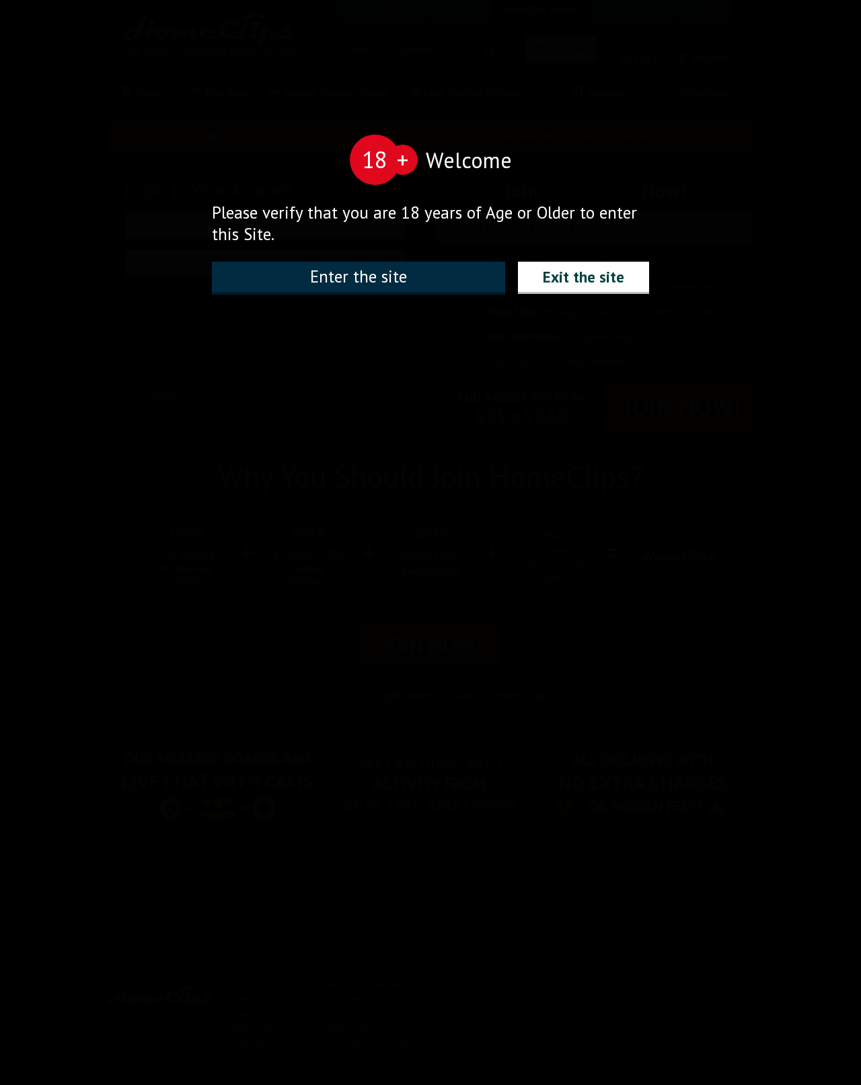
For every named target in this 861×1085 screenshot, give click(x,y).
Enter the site (358, 276)
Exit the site (583, 277)
